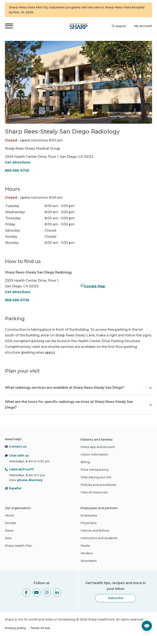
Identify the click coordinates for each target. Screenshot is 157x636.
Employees (89, 515)
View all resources (94, 492)
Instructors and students (99, 538)
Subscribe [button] (115, 598)
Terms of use (40, 628)
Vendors (87, 553)
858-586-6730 (17, 170)
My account (143, 26)
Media (85, 546)
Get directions (17, 162)
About (9, 515)
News (9, 530)
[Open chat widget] (147, 626)
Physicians (89, 523)
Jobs (8, 538)
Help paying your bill (96, 477)
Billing (85, 462)
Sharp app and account (98, 447)
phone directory (30, 480)
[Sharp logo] (78, 26)
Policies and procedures (98, 485)
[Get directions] (116, 286)
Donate (10, 523)
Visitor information (94, 454)
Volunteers (89, 561)
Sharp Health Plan (18, 546)
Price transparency (95, 469)
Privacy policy (15, 628)
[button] (9, 26)
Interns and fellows (95, 530)
